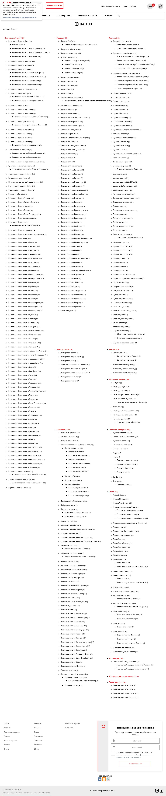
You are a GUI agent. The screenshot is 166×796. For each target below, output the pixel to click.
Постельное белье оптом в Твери (22, 419)
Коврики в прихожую (73, 685)
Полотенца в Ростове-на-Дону (74, 594)
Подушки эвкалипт (69, 81)
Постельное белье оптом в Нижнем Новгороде (28, 355)
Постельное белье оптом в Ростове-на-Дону (27, 391)
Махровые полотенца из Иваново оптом (77, 445)
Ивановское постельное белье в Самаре (25, 182)
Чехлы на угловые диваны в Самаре (132, 402)
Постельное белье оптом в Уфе (21, 439)
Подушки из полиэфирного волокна (75, 118)
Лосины (37, 728)
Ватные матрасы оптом (126, 360)
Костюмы (7, 728)
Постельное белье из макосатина (22, 109)
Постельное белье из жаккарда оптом (27, 101)
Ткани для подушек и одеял (125, 652)
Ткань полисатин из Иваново (130, 615)
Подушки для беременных (72, 122)
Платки (116, 457)
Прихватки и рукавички (122, 445)
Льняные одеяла (120, 105)
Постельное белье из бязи (20, 41)
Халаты (7, 744)
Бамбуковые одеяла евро (128, 44)
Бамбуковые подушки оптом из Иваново (81, 44)
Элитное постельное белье (20, 150)
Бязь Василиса (18, 44)
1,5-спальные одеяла (122, 162)
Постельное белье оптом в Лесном (23, 319)
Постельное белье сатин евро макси (27, 85)
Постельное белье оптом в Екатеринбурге (26, 278)
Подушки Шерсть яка (69, 134)
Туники (6, 749)
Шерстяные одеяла (122, 331)
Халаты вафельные (69, 509)
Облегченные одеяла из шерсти (130, 237)
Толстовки (38, 740)
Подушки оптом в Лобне (71, 222)
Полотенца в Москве (70, 581)
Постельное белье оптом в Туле (22, 427)
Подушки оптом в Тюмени (72, 282)
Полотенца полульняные (78, 491)
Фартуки (117, 453)
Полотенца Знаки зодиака (79, 455)
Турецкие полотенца (69, 670)
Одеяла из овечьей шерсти (124, 53)
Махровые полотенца (70, 545)
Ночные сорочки (10, 740)
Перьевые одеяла (121, 282)
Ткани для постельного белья (126, 507)
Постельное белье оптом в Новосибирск (25, 363)
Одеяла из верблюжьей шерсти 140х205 (133, 81)
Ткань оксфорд (120, 555)
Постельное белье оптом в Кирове (23, 299)
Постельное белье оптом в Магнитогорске (26, 331)
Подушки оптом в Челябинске (73, 299)
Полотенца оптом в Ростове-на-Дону (77, 654)
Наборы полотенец (70, 561)
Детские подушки (68, 311)
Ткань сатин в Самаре (123, 571)
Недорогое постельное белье (21, 186)
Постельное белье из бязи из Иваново (28, 48)
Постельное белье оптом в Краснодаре (25, 307)
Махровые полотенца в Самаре (78, 549)
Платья (6, 723)
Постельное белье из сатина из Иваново (29, 77)
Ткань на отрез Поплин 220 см (126, 693)
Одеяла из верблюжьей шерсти (126, 73)
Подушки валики (68, 158)
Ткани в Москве (121, 499)
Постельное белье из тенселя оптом (27, 145)
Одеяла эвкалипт (120, 109)
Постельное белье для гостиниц (126, 662)
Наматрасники (64, 349)
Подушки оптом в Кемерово (73, 206)
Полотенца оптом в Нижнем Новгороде (77, 642)
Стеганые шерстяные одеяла (129, 338)
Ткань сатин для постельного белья (132, 583)
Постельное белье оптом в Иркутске (23, 286)
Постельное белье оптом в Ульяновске (24, 435)
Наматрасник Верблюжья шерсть (74, 369)
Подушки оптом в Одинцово (73, 150)
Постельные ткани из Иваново (130, 510)
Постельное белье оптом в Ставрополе (25, 415)
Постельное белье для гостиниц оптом (133, 669)
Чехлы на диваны (121, 419)
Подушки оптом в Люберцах (73, 226)
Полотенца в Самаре (70, 598)
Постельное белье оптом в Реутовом (24, 387)
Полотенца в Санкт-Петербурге (74, 602)
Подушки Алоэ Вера (69, 85)
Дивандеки (118, 407)
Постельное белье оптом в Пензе (22, 375)
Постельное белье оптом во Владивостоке (26, 459)
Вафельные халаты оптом (76, 516)
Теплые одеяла (120, 315)
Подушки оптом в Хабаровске (73, 290)
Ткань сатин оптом (122, 575)
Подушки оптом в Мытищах (72, 234)
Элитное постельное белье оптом (26, 157)
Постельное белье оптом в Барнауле (24, 250)
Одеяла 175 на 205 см (122, 246)
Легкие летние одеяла (123, 218)
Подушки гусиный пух (74, 72)
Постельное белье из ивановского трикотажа (27, 234)
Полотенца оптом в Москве (73, 634)
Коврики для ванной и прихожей (74, 674)
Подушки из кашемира (70, 113)
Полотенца (63, 429)
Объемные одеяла (121, 242)
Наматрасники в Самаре (71, 377)
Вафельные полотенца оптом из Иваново (78, 529)
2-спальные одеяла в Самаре (129, 169)
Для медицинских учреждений (124, 676)
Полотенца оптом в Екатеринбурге (75, 618)
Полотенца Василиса (69, 441)
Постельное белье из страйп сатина (22, 89)
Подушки (62, 38)
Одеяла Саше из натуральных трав (127, 154)
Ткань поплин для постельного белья (132, 566)
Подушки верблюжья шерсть (72, 49)
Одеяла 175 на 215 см (122, 250)
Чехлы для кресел (121, 391)
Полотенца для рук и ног (78, 471)
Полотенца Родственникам (79, 463)
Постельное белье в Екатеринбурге (23, 202)
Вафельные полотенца (71, 525)
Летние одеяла (120, 230)
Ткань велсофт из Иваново (128, 635)
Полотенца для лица (77, 467)
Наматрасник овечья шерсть (72, 357)
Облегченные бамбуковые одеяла (131, 48)
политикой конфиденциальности (141, 755)
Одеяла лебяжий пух (122, 93)
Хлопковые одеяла (121, 327)
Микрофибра (119, 495)
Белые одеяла (120, 174)
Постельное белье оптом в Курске (23, 315)
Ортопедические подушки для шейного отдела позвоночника (89, 101)
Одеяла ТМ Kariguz (121, 142)
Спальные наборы (121, 158)
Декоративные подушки (71, 130)
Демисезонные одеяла (123, 202)
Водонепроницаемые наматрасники (75, 365)
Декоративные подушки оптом (73, 146)
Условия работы (63, 15)
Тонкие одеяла (120, 323)
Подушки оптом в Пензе (71, 250)
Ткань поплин (119, 559)
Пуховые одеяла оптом (123, 299)
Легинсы (37, 723)
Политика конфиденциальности (102, 790)
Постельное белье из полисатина (22, 113)
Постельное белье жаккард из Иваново (28, 97)
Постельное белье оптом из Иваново (24, 467)
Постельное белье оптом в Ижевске (23, 282)
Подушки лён (67, 93)
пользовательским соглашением (128, 757)
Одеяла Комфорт (120, 262)
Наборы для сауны (69, 505)
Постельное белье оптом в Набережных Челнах (28, 351)
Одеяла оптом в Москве (124, 274)
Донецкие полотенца (70, 437)
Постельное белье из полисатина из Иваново (31, 117)
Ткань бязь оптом (121, 547)
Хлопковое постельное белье (21, 480)
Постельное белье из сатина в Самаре (28, 72)
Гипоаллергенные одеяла (124, 194)
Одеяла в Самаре (121, 258)
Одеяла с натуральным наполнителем (128, 278)
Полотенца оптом (69, 610)
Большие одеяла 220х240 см (125, 182)
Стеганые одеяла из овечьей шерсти (132, 68)
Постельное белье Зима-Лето (20, 134)
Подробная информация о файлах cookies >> (19, 17)
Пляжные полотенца (73, 480)
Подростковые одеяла (123, 286)
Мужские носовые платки (127, 464)
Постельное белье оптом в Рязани (23, 395)
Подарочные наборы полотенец (74, 501)
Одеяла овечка (120, 266)
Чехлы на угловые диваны (124, 399)
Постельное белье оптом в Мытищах (24, 347)
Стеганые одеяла (121, 307)
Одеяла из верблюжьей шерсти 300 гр (132, 85)
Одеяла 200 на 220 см (122, 254)
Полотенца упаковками (78, 487)
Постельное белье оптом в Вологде (23, 262)
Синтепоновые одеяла (123, 122)
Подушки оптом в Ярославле (73, 307)
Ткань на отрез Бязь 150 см (124, 685)
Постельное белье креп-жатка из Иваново (29, 125)
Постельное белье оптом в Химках (23, 443)
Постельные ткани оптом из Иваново (132, 518)
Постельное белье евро (18, 222)
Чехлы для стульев (121, 387)
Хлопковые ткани (121, 595)
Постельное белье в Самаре (20, 210)
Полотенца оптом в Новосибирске (75, 646)
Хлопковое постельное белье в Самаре (29, 483)
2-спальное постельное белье (21, 174)
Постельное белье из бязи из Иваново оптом (31, 52)
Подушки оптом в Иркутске (72, 198)
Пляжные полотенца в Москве (73, 565)
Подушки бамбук (68, 41)
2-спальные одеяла (122, 166)
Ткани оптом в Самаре (123, 535)
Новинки (46, 15)
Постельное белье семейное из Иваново (29, 475)
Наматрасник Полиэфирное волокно (75, 373)
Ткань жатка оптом (125, 627)
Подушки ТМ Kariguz (69, 142)
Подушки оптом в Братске (72, 174)
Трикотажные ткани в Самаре (126, 591)
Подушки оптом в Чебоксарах (73, 294)
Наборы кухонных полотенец (125, 437)
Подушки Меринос (69, 109)
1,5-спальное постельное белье (21, 166)
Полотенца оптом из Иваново (73, 666)
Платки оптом (123, 472)
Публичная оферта (72, 723)
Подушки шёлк (67, 89)
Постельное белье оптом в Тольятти (23, 423)
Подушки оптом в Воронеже (73, 186)
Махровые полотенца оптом (72, 553)
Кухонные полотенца (70, 533)
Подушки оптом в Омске (71, 246)
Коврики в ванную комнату (76, 677)
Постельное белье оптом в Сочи (22, 411)
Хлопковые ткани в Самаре (129, 599)
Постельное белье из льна (19, 105)
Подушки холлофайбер (71, 77)
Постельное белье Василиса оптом (22, 218)
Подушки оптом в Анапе (71, 166)
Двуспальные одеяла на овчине (126, 198)
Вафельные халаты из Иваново (78, 512)
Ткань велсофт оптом (126, 639)
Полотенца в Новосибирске (73, 590)
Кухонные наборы (121, 441)
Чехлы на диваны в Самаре (129, 422)
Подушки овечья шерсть (71, 53)
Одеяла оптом (120, 270)
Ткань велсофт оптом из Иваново (131, 643)
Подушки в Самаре (69, 154)
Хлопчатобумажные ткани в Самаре (132, 607)
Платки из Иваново (125, 468)
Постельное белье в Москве (20, 206)
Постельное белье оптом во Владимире (25, 463)
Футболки (38, 744)
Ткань (113, 491)
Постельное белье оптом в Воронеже (24, 266)
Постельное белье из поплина (21, 61)
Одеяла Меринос (120, 113)
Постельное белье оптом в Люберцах (24, 327)
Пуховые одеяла (120, 294)
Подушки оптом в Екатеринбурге (74, 194)
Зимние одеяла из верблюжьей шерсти (133, 77)
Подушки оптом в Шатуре (72, 303)
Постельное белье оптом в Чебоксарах (25, 447)
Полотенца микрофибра (78, 495)
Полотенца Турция (73, 476)
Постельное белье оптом (19, 238)
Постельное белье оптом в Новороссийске (26, 359)
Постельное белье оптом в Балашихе (24, 246)
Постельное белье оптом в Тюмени (23, 431)
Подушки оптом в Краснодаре (74, 214)
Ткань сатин (123, 579)
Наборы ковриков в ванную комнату (83, 680)
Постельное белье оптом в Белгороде (24, 254)
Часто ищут (69, 728)
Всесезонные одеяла (122, 190)
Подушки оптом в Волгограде (73, 182)
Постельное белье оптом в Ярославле (24, 455)
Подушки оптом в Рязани (71, 262)
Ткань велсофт (120, 632)
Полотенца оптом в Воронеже (74, 614)
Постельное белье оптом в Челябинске (25, 451)
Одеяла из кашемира (122, 118)
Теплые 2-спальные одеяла (125, 311)
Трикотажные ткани (122, 587)
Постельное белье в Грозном (21, 198)
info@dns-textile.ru (111, 6)
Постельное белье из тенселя (20, 142)
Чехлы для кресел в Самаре (125, 415)
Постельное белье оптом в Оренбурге (24, 371)
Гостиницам (116, 658)
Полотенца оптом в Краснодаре (75, 630)
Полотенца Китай (72, 484)
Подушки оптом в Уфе (70, 286)
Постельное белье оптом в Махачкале (24, 335)
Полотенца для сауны (70, 606)
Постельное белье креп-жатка (21, 122)
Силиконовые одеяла (122, 303)
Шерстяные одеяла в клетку (125, 343)
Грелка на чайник (120, 449)
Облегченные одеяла (122, 234)
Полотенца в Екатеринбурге (73, 573)
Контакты (108, 15)
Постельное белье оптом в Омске (22, 367)
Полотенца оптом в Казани (73, 622)
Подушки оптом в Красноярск (73, 218)
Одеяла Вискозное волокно (125, 138)
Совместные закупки (87, 15)
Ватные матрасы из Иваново (129, 356)
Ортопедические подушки (72, 97)
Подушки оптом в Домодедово (74, 190)
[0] (150, 6)
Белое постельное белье (19, 178)
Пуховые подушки (69, 57)
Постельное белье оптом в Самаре (23, 399)
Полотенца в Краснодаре (72, 577)
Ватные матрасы (120, 353)
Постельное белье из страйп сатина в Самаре (26, 162)
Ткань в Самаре (120, 551)
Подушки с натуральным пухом (77, 60)
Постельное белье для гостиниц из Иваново (135, 665)
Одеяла (114, 38)
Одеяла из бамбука (122, 41)
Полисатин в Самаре (17, 194)
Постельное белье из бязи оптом (26, 56)
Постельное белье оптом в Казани (23, 290)
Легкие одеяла (120, 222)
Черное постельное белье (19, 488)
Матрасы (114, 349)
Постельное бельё (14, 38)
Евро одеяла (119, 206)
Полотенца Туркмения (70, 433)
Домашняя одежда (12, 732)
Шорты (37, 749)
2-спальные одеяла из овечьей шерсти (133, 56)
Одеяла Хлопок (120, 150)
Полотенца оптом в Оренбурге (74, 650)
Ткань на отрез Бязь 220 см (124, 689)
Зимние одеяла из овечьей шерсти (131, 60)
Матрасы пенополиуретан (124, 365)
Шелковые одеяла (121, 97)
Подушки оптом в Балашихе (72, 170)
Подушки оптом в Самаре (72, 266)
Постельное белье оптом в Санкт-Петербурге (27, 403)
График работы (129, 6)
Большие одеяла (121, 178)
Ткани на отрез (117, 682)
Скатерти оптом (124, 484)
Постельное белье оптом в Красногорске (25, 303)
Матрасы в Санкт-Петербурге (125, 373)
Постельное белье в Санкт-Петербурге (24, 214)
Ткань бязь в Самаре (122, 543)
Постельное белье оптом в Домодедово (25, 274)
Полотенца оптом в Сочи (72, 662)
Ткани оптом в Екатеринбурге (126, 531)
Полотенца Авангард (74, 448)
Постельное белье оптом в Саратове (24, 407)
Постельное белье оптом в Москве (23, 339)
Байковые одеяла (121, 134)
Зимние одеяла (120, 214)
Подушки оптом (68, 162)
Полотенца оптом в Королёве (74, 626)
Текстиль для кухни (119, 429)
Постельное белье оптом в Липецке (23, 323)
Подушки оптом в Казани (71, 202)
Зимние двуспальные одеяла (125, 210)
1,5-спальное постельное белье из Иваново (30, 169)
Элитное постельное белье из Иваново (28, 153)
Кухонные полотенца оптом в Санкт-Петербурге (81, 541)
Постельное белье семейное (20, 471)
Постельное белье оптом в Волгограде (25, 258)
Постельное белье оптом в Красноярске (25, 311)
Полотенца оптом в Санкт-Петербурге (77, 658)
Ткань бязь (119, 539)
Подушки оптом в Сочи (71, 278)
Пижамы (7, 736)
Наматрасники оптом (70, 381)
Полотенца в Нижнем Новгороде (75, 586)
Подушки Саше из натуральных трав (75, 138)
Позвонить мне (54, 5)
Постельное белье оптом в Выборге (23, 270)
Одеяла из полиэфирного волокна (127, 130)
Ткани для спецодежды (123, 648)
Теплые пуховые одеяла (123, 319)
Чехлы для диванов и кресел (126, 411)
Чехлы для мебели (119, 379)
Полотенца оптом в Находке (73, 638)
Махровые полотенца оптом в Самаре (80, 557)
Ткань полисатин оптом (127, 619)
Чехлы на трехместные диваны (126, 395)
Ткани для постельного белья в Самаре (130, 523)
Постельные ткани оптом (128, 514)
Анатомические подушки (71, 105)
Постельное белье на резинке (21, 130)
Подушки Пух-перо (73, 64)
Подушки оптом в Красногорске (74, 210)
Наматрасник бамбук (69, 353)
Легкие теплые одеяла (123, 226)
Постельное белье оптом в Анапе (22, 242)
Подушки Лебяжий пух (74, 68)
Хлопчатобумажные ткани (124, 603)
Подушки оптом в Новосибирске (74, 242)
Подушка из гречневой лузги (72, 126)
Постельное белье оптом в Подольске (24, 383)
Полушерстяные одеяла (123, 290)
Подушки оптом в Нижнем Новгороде (76, 238)
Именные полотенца (77, 459)
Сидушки (117, 383)
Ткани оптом (119, 527)
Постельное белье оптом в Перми (22, 379)
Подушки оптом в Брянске (72, 178)
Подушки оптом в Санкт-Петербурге (76, 270)
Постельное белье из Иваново (21, 230)
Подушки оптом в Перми (71, 254)
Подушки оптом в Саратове (72, 274)
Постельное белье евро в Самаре (26, 225)
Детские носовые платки (127, 460)
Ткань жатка (119, 624)
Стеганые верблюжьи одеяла (129, 89)
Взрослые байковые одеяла (125, 186)
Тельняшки (38, 736)
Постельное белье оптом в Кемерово (24, 294)
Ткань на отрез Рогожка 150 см (126, 697)
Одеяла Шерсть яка (121, 146)
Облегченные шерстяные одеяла (131, 334)
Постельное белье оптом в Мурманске (24, 343)
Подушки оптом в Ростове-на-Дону (75, 258)
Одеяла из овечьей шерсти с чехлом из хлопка (136, 64)
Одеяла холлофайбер (122, 126)
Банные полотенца (76, 451)
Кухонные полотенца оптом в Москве (77, 537)
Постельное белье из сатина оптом (26, 81)
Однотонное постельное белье (21, 190)
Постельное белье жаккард (19, 93)
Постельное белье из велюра (20, 138)
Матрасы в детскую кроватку (125, 369)
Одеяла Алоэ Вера (121, 101)
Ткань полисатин (121, 611)
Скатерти (118, 481)
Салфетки (117, 477)
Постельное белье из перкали (21, 65)
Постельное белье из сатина (20, 69)
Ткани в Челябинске (122, 503)
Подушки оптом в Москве (72, 230)
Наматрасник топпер (69, 361)
